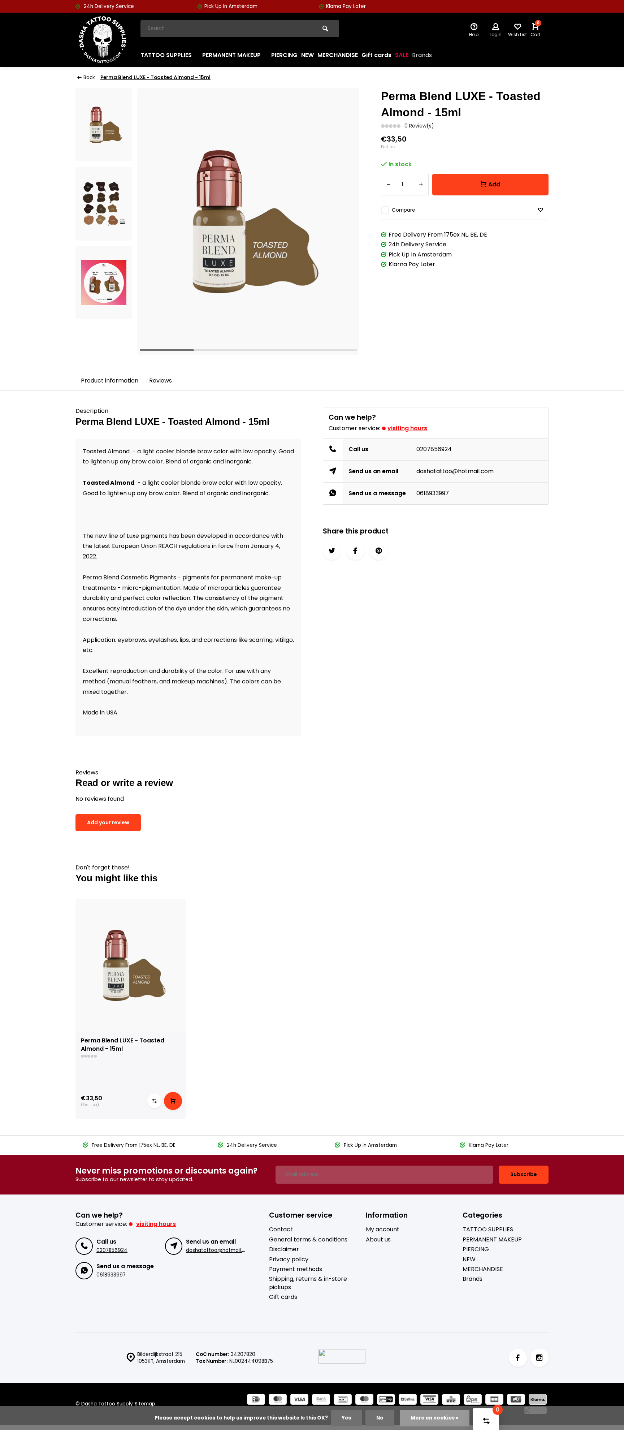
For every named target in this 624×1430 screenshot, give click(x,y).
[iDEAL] (256, 1400)
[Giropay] (386, 1400)
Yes (346, 1417)
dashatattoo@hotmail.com (455, 471)
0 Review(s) (419, 125)
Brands (422, 55)
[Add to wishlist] (540, 210)
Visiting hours (407, 428)
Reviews (160, 380)
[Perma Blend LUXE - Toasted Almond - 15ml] (130, 965)
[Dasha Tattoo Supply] (102, 40)
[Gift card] (516, 1400)
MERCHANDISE (337, 55)
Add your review (108, 822)
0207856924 (434, 449)
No (380, 1417)
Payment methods (295, 1269)
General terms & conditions (308, 1240)
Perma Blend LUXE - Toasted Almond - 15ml (155, 77)
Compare (403, 210)
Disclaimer (284, 1249)
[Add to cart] (173, 1101)
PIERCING (284, 55)
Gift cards (376, 55)
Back (89, 77)
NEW (307, 55)
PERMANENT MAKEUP (231, 55)
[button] (103, 312)
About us (378, 1240)
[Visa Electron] (429, 1400)
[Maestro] (364, 1400)
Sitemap (145, 1403)
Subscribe (523, 1174)
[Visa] (299, 1400)
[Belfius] (408, 1400)
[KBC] (451, 1400)
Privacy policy (288, 1259)
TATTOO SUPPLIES (166, 55)
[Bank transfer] (321, 1400)
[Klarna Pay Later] (538, 1400)
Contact (281, 1230)
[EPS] (473, 1400)
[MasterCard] (278, 1400)
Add (494, 184)
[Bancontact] (343, 1400)
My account (382, 1230)
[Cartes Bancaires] (494, 1400)
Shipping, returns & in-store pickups (308, 1283)
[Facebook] (518, 1358)
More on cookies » (435, 1417)
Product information (109, 380)
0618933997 (432, 493)
